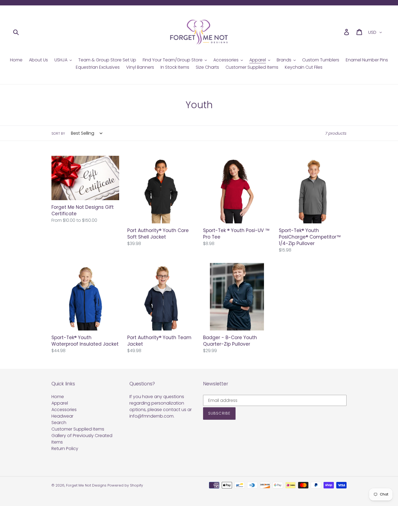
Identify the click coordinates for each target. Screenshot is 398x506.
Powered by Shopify (125, 485)
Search (58, 422)
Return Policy (64, 448)
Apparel (59, 403)
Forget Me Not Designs (86, 485)
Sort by (58, 133)
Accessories (64, 409)
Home (57, 396)
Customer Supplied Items (77, 429)
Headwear (62, 416)
